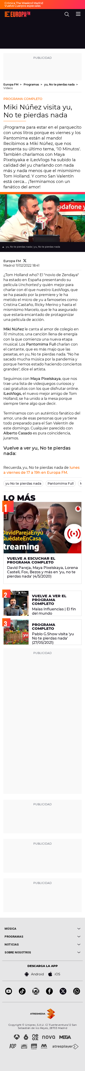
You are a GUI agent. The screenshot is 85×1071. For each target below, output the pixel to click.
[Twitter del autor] (25, 261)
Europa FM (11, 84)
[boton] (62, 929)
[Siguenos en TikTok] (22, 993)
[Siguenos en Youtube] (8, 993)
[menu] (78, 13)
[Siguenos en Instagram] (35, 993)
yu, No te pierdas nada (59, 84)
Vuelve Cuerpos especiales (23, 5)
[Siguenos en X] (63, 993)
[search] (67, 14)
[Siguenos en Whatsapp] (76, 993)
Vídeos (8, 88)
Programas (32, 84)
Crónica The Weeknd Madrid (24, 3)
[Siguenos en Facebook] (49, 993)
